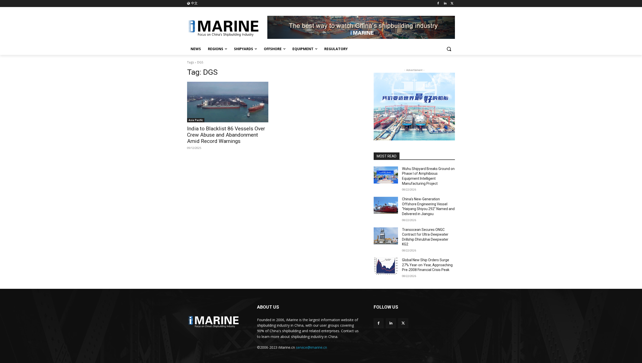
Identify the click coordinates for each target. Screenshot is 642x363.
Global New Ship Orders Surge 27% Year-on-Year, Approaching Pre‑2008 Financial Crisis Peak (427, 265)
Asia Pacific (196, 120)
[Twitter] (452, 4)
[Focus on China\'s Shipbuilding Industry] (227, 27)
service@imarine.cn (311, 347)
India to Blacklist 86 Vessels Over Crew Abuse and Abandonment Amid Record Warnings (226, 135)
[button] (449, 49)
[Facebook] (438, 4)
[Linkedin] (445, 4)
